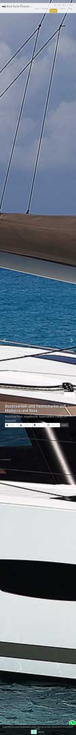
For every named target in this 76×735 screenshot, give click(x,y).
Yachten (45, 9)
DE (64, 5)
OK (34, 732)
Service (62, 9)
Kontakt (53, 11)
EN (59, 5)
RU (72, 5)
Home (37, 9)
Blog (70, 9)
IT (67, 5)
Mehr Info (41, 732)
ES (55, 5)
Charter (54, 9)
